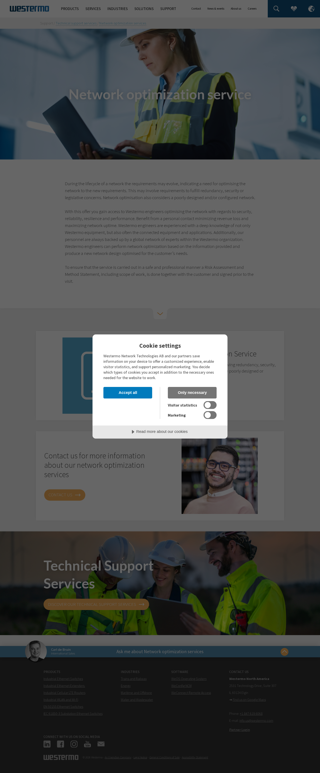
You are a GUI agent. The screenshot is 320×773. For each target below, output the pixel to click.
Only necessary (192, 392)
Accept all (128, 392)
